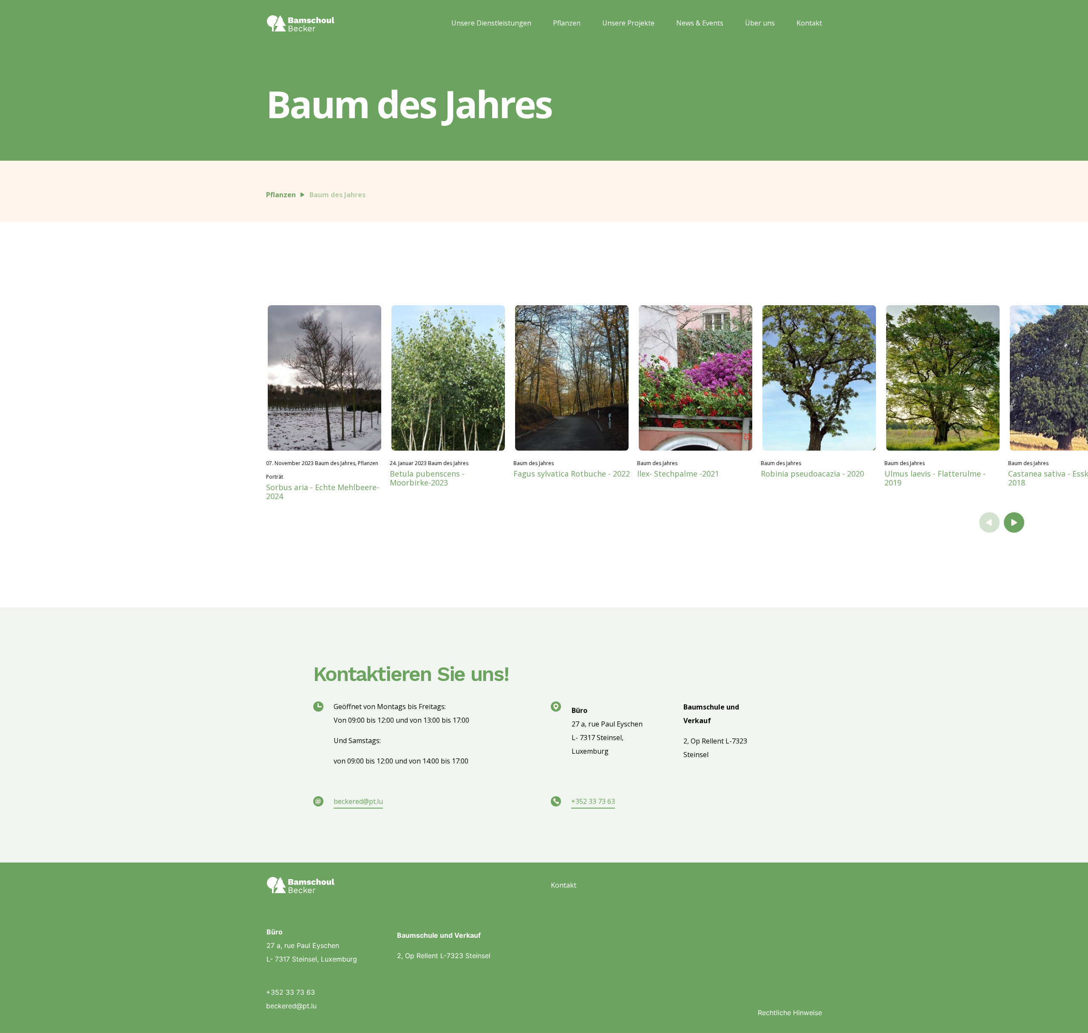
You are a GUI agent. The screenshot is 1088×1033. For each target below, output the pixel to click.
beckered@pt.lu (358, 801)
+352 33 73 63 (593, 801)
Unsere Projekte (628, 23)
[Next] (1014, 522)
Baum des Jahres (337, 194)
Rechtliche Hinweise (790, 1012)
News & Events (699, 23)
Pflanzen (567, 23)
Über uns (760, 23)
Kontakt (809, 23)
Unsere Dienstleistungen (491, 23)
